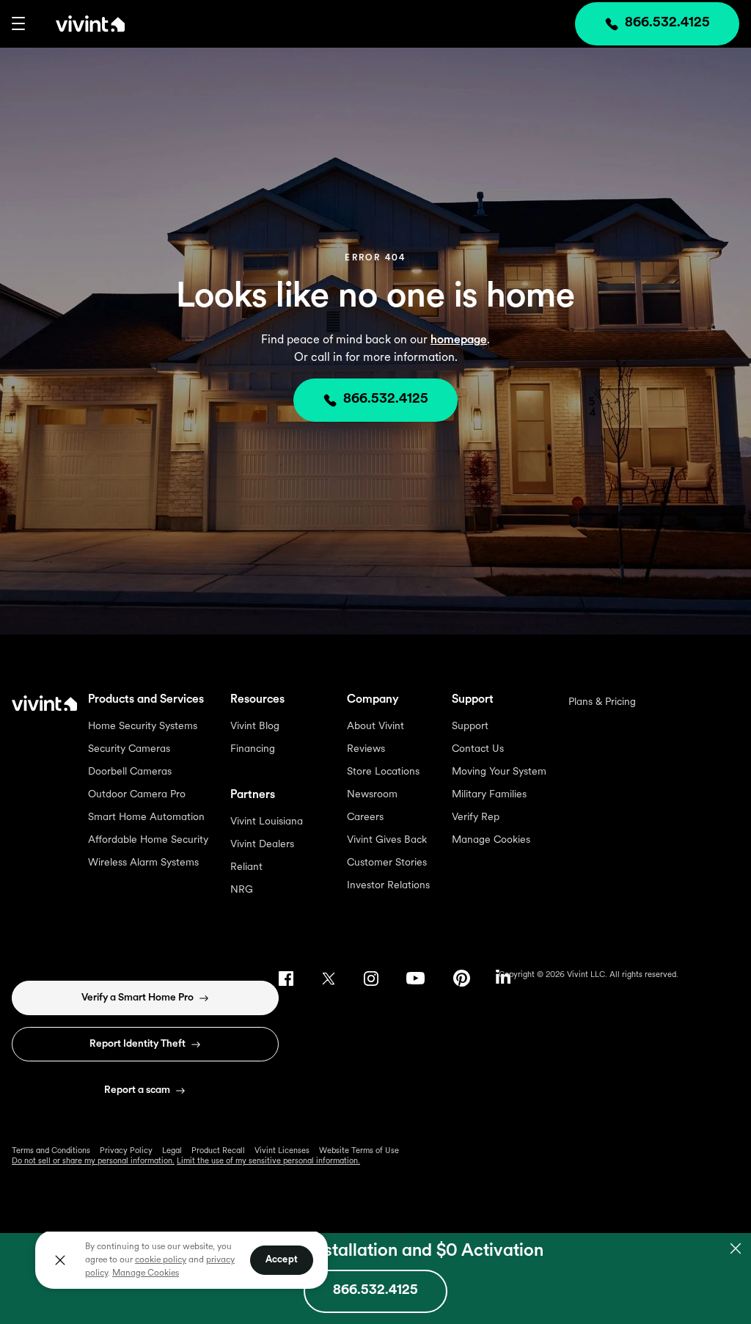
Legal (172, 1151)
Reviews (366, 749)
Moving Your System (499, 772)
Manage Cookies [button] (145, 1273)
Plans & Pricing (602, 702)
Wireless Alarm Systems (143, 862)
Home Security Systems (142, 726)
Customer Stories (387, 862)
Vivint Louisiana (266, 821)
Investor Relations (388, 885)
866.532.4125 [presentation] (667, 23)
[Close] (60, 1260)
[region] (181, 1259)
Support (470, 726)
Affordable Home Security (148, 840)
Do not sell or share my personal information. (93, 1161)
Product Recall (218, 1151)
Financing (252, 749)
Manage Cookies (491, 840)
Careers (365, 817)
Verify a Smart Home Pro (137, 997)
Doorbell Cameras (130, 772)
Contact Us (478, 749)
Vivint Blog (254, 726)
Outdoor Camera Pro (137, 794)
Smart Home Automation (146, 817)
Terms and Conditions (51, 1151)
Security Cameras (129, 749)
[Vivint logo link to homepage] (75, 23)
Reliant (246, 867)
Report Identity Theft (137, 1044)
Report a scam (137, 1090)
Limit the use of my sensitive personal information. (268, 1161)
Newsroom (372, 794)
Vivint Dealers (262, 844)
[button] (18, 23)
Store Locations (383, 772)
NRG (241, 890)
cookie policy (160, 1260)
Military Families (489, 794)
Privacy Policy (126, 1151)
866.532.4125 (385, 399)
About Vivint (375, 726)
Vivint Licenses (281, 1151)
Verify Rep (475, 817)
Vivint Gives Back (387, 840)
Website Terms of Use (359, 1151)
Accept (281, 1260)
